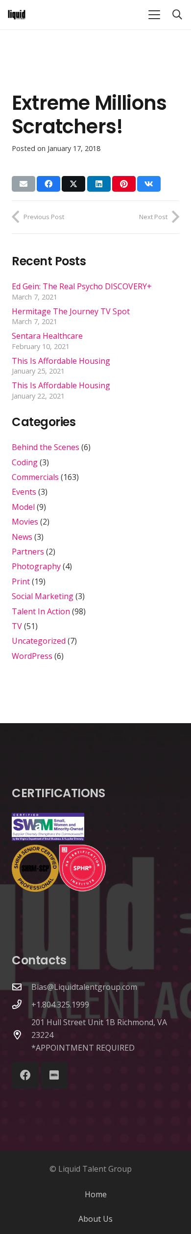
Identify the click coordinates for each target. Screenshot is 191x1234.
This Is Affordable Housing (61, 360)
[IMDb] (54, 1075)
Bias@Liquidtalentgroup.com (84, 987)
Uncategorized (39, 640)
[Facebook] (25, 1075)
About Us (95, 1218)
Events (24, 491)
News (22, 536)
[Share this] (48, 184)
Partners (28, 551)
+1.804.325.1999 (60, 1004)
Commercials (35, 477)
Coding (25, 462)
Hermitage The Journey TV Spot (71, 311)
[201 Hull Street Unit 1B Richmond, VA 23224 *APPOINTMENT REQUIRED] (21, 1034)
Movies (25, 521)
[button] (154, 15)
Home (96, 1194)
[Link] (16, 15)
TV (17, 626)
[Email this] (23, 184)
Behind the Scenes (45, 447)
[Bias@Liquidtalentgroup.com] (21, 986)
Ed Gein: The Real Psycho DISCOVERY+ (82, 286)
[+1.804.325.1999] (21, 1004)
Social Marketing (42, 596)
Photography (36, 566)
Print (21, 581)
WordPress (32, 656)
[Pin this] (124, 184)
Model (23, 507)
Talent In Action (41, 611)
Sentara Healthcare (47, 335)
